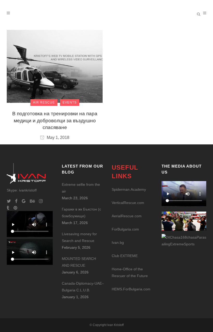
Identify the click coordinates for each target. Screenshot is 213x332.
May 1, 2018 (57, 137)
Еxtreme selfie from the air (81, 187)
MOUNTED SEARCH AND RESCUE (79, 262)
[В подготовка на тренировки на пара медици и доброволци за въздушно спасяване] (55, 66)
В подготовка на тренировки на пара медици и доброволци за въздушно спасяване (54, 120)
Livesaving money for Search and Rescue (79, 237)
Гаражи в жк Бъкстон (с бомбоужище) (81, 212)
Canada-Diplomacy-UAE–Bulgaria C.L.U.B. (83, 286)
